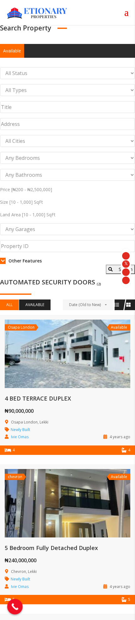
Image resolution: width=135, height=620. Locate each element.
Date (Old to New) (85, 304)
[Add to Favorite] (67, 354)
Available (12, 51)
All (9, 304)
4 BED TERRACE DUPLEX (38, 398)
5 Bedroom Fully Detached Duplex (51, 548)
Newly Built (20, 429)
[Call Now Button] (15, 607)
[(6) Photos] (53, 504)
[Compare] (81, 354)
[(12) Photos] (53, 354)
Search (124, 269)
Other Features (24, 261)
